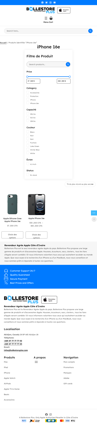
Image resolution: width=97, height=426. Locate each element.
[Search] (90, 31)
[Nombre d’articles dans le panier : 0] (51, 18)
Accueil (3, 42)
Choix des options (12, 235)
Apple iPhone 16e (36, 218)
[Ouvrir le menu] (45, 18)
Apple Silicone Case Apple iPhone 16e (12, 219)
